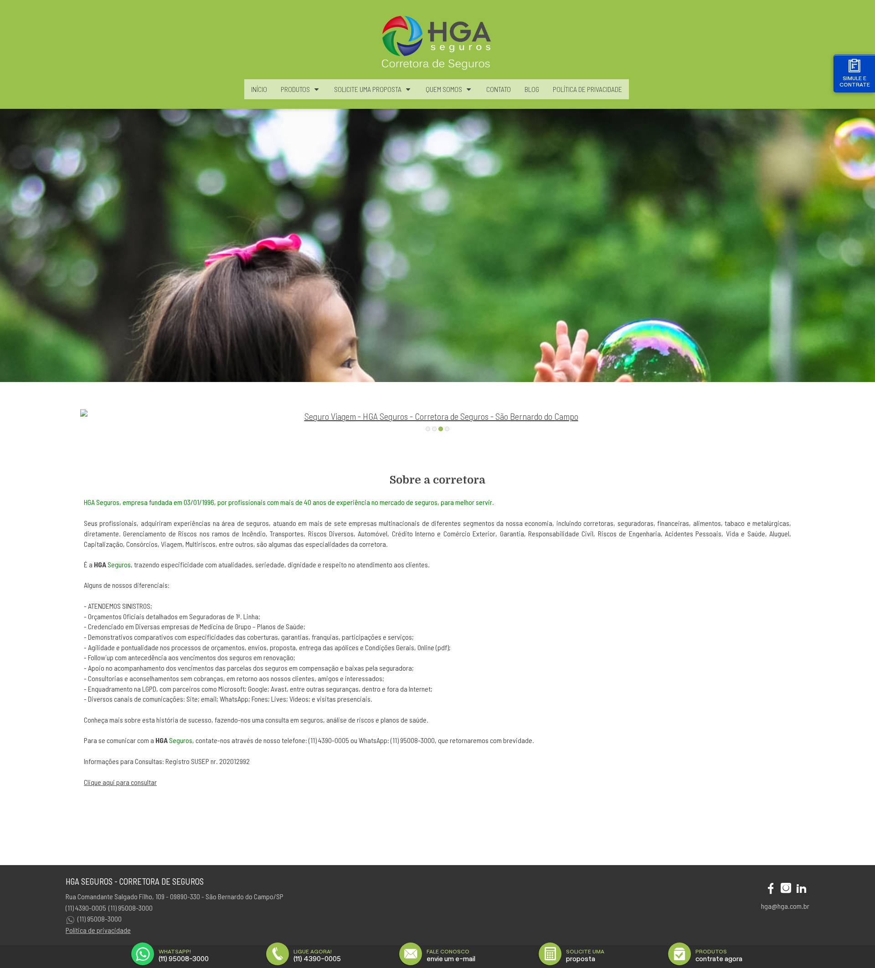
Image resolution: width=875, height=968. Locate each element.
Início (259, 89)
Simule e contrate (854, 81)
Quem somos (444, 89)
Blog (532, 89)
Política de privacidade (98, 930)
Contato (498, 89)
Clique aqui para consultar (120, 782)
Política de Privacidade (587, 89)
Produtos (295, 89)
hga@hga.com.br (785, 906)
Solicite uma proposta (367, 89)
